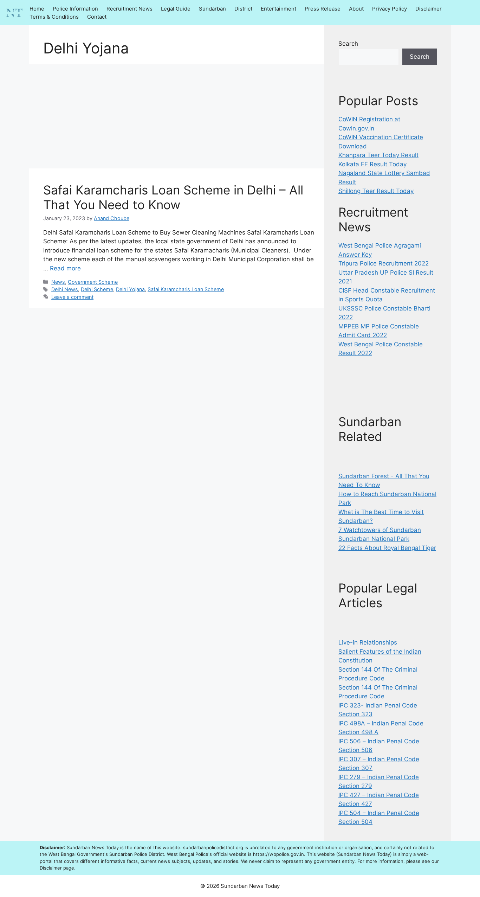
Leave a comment (72, 297)
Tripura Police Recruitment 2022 (383, 263)
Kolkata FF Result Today (372, 164)
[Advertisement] (176, 116)
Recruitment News (129, 8)
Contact (96, 16)
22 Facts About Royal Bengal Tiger (387, 547)
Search (348, 43)
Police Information (75, 8)
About (356, 8)
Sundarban (212, 8)
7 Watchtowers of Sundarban (379, 529)
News (58, 282)
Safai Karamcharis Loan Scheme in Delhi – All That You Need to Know (173, 197)
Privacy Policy (389, 8)
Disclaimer (428, 8)
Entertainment (278, 8)
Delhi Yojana (130, 289)
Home (37, 8)
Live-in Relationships (367, 642)
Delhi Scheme (97, 289)
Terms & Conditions (54, 16)
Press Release (322, 8)
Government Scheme (93, 282)
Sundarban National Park (373, 538)
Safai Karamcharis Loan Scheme (186, 289)
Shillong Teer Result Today (376, 190)
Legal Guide (175, 8)
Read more (65, 268)
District (243, 8)
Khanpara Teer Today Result (378, 155)
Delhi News (64, 289)
